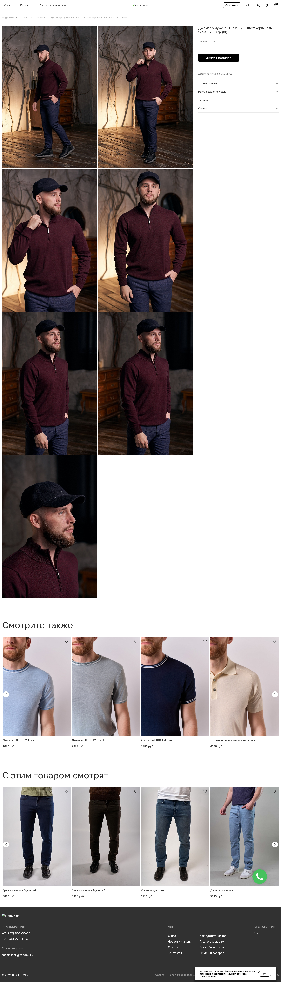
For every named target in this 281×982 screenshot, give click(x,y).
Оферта (159, 974)
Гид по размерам (212, 941)
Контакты (175, 953)
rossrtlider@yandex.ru (17, 955)
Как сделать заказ (213, 936)
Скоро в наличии (218, 57)
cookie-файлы (224, 971)
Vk (256, 933)
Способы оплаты (212, 947)
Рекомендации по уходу (212, 91)
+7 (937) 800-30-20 (16, 933)
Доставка (203, 100)
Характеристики (207, 83)
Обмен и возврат (212, 953)
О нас (7, 5)
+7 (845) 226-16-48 (15, 939)
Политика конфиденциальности (187, 974)
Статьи (173, 947)
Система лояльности (53, 5)
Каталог (25, 5)
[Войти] (258, 5)
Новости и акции (180, 941)
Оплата (202, 108)
